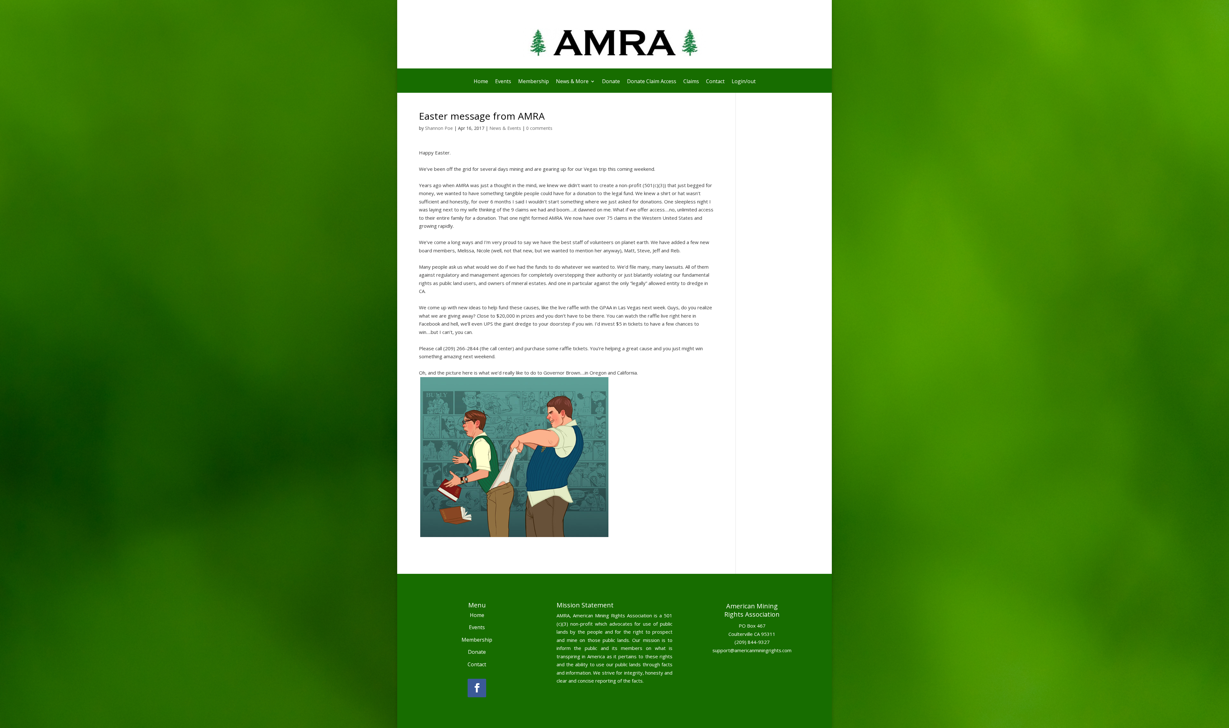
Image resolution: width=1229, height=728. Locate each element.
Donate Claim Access (651, 82)
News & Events (505, 128)
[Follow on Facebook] (477, 688)
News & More (572, 82)
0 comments (539, 128)
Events (503, 82)
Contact (715, 82)
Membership (533, 82)
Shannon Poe (439, 128)
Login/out (744, 82)
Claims (691, 82)
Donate (611, 82)
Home (481, 82)
